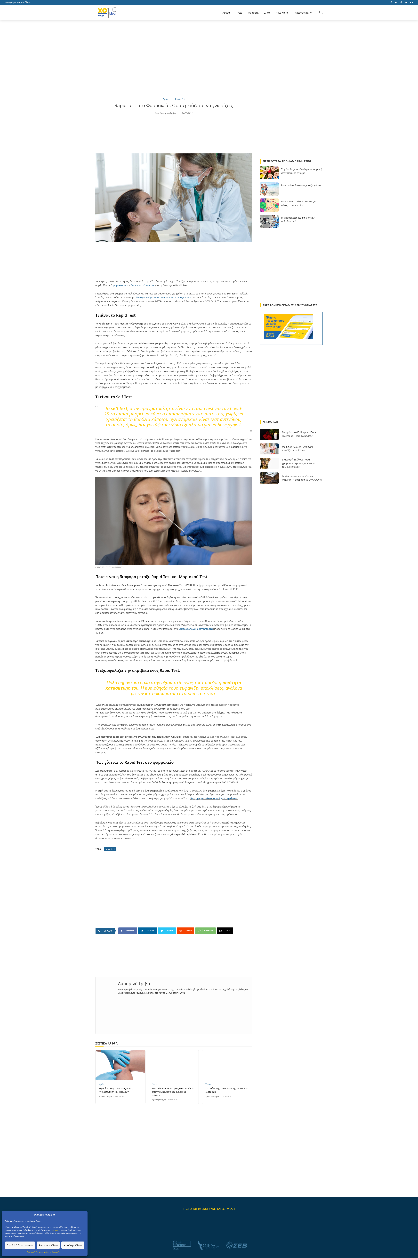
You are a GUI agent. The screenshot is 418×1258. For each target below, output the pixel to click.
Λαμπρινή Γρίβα (168, 113)
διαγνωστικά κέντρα (142, 285)
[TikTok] (401, 2)
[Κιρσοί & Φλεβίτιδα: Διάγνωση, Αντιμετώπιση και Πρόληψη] (120, 1065)
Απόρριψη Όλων (48, 1245)
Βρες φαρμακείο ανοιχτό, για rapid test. (214, 798)
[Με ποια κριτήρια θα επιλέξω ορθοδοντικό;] (269, 221)
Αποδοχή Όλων (73, 1245)
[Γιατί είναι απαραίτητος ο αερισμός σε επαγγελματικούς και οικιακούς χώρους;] (174, 1065)
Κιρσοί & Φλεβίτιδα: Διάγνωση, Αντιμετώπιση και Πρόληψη (116, 1090)
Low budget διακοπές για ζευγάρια (301, 185)
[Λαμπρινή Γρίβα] (107, 988)
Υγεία (165, 99)
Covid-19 (180, 99)
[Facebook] (391, 2)
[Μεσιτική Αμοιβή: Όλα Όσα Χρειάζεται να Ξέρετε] (269, 448)
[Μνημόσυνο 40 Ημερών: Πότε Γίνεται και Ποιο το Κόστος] (269, 434)
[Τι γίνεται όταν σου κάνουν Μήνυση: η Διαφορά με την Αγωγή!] (269, 478)
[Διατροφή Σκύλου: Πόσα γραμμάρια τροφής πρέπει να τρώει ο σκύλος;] (269, 463)
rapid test (110, 848)
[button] (321, 12)
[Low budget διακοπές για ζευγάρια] (269, 189)
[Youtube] (411, 2)
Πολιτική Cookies (35, 1252)
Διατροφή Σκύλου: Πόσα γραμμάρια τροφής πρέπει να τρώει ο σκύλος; (298, 463)
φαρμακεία (120, 285)
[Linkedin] (396, 2)
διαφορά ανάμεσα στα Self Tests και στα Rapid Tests (163, 297)
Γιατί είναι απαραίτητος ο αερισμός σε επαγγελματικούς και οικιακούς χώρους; (173, 1092)
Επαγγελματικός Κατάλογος (18, 2)
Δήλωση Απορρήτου (53, 1252)
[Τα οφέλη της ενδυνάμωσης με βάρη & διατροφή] (227, 1065)
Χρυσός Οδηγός (106, 1096)
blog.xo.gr (55, 1230)
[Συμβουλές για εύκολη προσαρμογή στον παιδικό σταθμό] (269, 173)
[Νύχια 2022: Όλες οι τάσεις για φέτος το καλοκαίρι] (269, 205)
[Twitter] (406, 2)
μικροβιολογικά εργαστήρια (196, 628)
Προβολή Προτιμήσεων (20, 1245)
